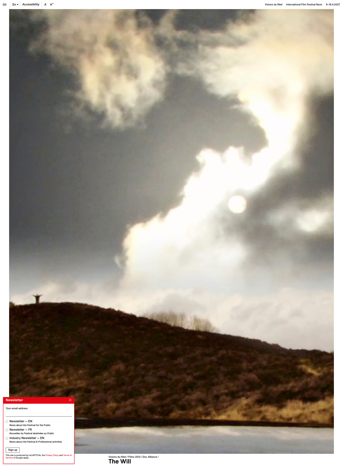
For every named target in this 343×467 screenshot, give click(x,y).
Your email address (17, 408)
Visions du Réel (117, 456)
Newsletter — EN (30, 423)
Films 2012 (134, 456)
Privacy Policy (52, 455)
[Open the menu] (4, 4)
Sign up (12, 449)
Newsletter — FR (31, 431)
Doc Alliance (150, 456)
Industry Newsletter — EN (35, 439)
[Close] (69, 400)
